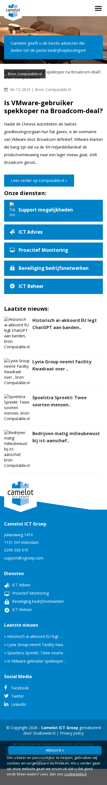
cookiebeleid (75, 774)
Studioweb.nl (44, 733)
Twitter (17, 696)
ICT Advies (21, 584)
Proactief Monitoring (30, 593)
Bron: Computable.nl (53, 89)
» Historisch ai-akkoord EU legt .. (32, 636)
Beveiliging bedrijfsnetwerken (37, 601)
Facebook (19, 687)
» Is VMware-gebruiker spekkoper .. (35, 661)
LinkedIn (18, 704)
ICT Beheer (21, 609)
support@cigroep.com (23, 558)
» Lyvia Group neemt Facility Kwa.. (34, 644)
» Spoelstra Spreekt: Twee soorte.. (34, 652)
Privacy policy (72, 733)
